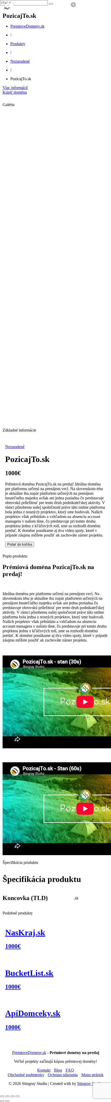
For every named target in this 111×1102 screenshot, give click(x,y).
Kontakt (43, 1070)
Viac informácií (15, 87)
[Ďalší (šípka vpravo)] (7, 1101)
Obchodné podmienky (26, 1075)
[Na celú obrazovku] (7, 1096)
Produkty (17, 44)
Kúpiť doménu (15, 92)
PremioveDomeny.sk (27, 26)
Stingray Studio (89, 1083)
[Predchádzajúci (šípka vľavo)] (2, 1101)
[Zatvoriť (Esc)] (17, 1096)
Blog (58, 1070)
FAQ (70, 1070)
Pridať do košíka (19, 544)
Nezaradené (20, 61)
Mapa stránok (92, 1075)
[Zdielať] (12, 1096)
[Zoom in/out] (2, 1096)
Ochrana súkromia (63, 1075)
